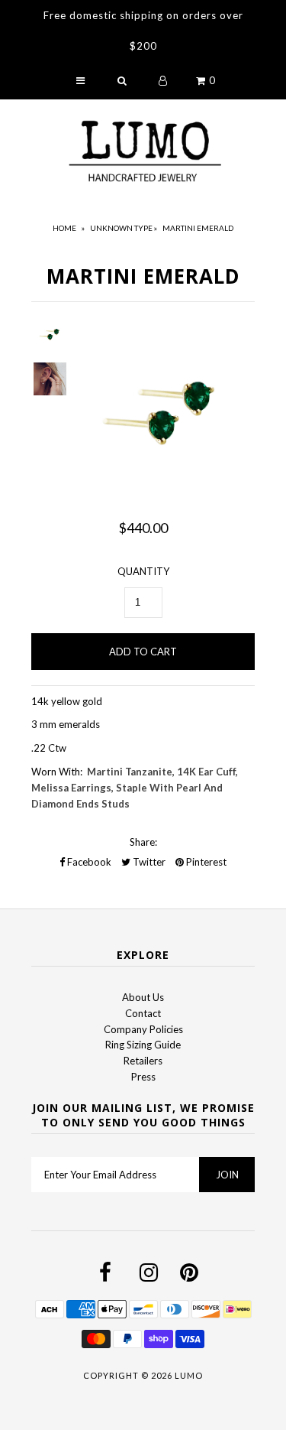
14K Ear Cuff (206, 771)
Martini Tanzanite (129, 771)
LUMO (189, 1375)
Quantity (143, 571)
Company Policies (143, 1029)
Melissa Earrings (71, 788)
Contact (143, 1013)
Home (64, 227)
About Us (143, 997)
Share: (143, 842)
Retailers (143, 1061)
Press (143, 1077)
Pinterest (205, 862)
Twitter (147, 862)
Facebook (88, 862)
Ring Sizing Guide (143, 1044)
